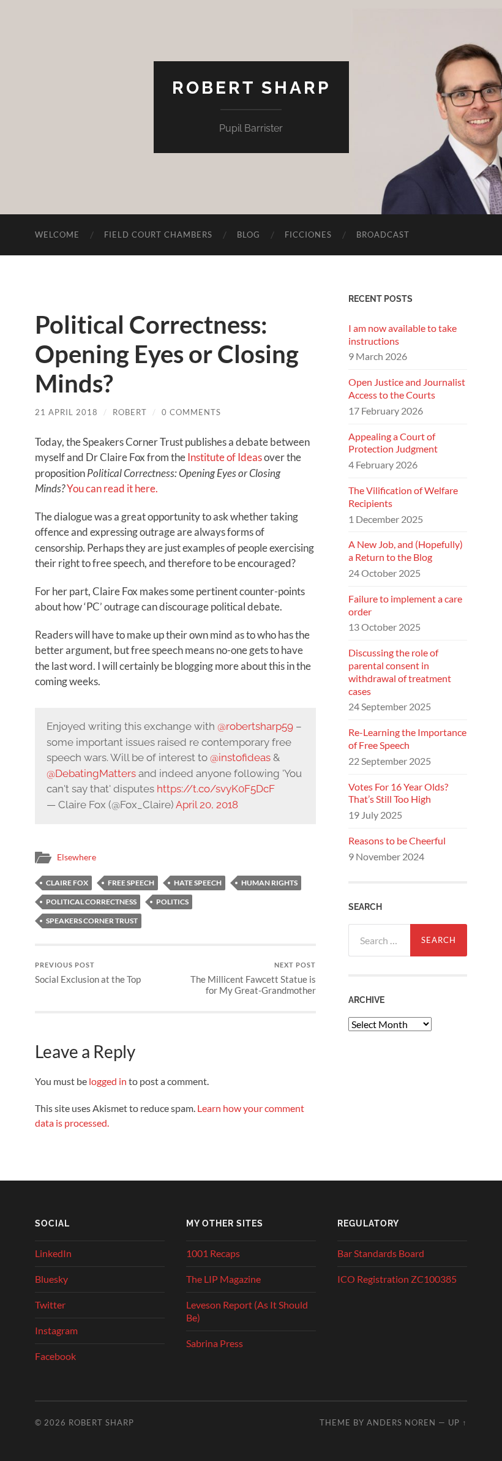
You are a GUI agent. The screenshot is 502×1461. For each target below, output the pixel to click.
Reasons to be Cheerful (397, 840)
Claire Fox (67, 882)
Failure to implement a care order (405, 605)
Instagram (56, 1330)
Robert (130, 412)
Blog (248, 234)
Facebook (55, 1356)
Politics (172, 901)
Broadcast (383, 234)
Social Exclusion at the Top (88, 973)
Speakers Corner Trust (92, 920)
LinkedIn (53, 1253)
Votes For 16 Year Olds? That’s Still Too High (398, 793)
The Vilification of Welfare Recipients (403, 496)
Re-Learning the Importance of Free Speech (407, 738)
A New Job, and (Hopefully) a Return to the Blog (405, 550)
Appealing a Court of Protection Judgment (393, 442)
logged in (108, 1081)
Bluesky (51, 1279)
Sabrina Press (214, 1343)
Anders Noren (401, 1422)
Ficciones (308, 234)
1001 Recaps (213, 1253)
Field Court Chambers (158, 234)
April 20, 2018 (207, 804)
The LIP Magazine (223, 1279)
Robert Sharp (251, 88)
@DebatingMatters (91, 773)
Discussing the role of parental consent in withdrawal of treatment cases (399, 671)
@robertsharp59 (255, 726)
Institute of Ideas (224, 457)
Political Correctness (91, 901)
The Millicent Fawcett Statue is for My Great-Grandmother (253, 978)
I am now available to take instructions (402, 334)
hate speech (198, 882)
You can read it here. (112, 488)
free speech (131, 882)
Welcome (57, 234)
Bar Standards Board (380, 1253)
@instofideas (240, 757)
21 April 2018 (66, 412)
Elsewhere (76, 857)
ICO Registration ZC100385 (397, 1279)
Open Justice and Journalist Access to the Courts (406, 388)
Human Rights (269, 882)
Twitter (50, 1304)
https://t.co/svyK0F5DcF (216, 789)
